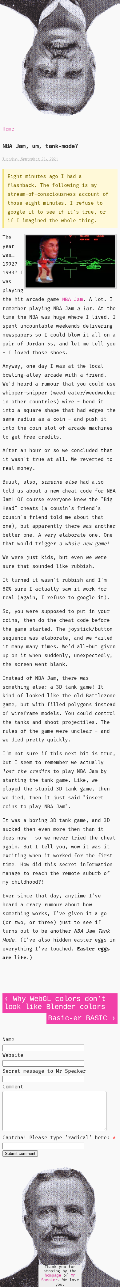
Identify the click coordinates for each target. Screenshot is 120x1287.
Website (12, 1055)
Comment (12, 1087)
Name (8, 1040)
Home (8, 129)
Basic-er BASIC (77, 1018)
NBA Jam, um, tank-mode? (40, 146)
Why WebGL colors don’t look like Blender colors (55, 1003)
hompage (53, 1275)
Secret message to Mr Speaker (44, 1071)
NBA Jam (72, 300)
